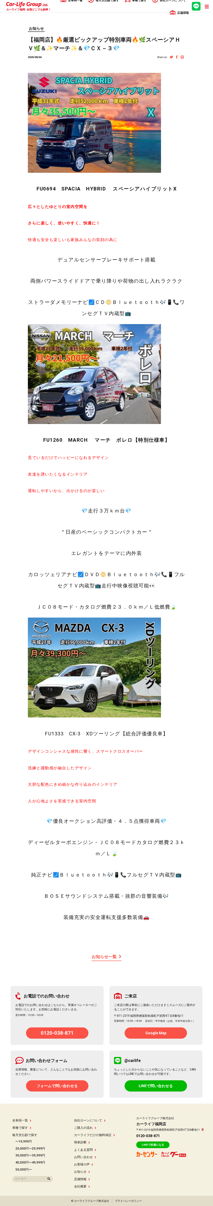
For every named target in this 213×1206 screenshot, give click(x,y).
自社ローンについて (88, 1120)
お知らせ (36, 28)
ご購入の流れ (83, 1128)
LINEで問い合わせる (156, 1086)
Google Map (155, 1033)
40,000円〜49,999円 (30, 1162)
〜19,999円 (23, 1141)
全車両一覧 (20, 1120)
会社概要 (80, 1186)
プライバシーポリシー (128, 1200)
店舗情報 (80, 1179)
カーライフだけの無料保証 (92, 1135)
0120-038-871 (57, 1033)
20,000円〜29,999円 (30, 1148)
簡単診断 (80, 1142)
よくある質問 (83, 1150)
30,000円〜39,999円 (30, 1155)
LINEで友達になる (153, 1144)
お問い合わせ (83, 1157)
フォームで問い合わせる (57, 1086)
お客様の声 (82, 1164)
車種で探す (20, 1128)
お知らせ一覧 (104, 956)
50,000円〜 (23, 1169)
